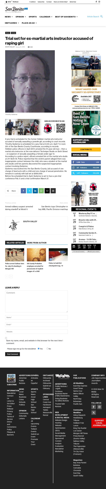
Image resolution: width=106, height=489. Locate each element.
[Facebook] (96, 2)
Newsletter (11, 393)
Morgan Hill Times (80, 433)
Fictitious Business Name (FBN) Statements (62, 393)
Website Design (61, 420)
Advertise (22, 378)
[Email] (47, 190)
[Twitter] (29, 190)
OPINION (22, 411)
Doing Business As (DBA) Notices (62, 399)
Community (23, 413)
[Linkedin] (35, 190)
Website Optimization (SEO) (60, 428)
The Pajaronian (79, 446)
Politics (22, 405)
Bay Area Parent (79, 463)
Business (22, 397)
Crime (13, 33)
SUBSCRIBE (12, 385)
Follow (96, 168)
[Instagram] (99, 2)
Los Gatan (77, 431)
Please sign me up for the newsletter (21, 349)
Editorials (22, 416)
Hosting (58, 423)
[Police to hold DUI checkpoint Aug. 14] (58, 254)
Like (97, 162)
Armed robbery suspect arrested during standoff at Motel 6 (19, 207)
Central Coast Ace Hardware (47, 402)
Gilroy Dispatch (79, 415)
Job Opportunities (98, 378)
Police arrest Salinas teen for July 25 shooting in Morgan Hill (14, 266)
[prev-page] (6, 276)
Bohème (76, 465)
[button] (95, 16)
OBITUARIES (48, 375)
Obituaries (47, 378)
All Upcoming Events (35, 423)
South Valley (10, 47)
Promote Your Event (34, 442)
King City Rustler (79, 428)
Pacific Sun (77, 404)
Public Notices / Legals (61, 387)
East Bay (76, 473)
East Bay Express (80, 386)
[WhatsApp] (41, 190)
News (7, 33)
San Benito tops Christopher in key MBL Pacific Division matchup (53, 207)
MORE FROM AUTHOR (37, 243)
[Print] (53, 190)
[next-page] (11, 276)
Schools (22, 402)
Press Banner (78, 436)
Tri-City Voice (78, 451)
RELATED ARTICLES (15, 243)
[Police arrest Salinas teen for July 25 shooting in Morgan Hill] (14, 254)
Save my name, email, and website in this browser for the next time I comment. (34, 341)
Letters (22, 418)
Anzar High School (33, 399)
